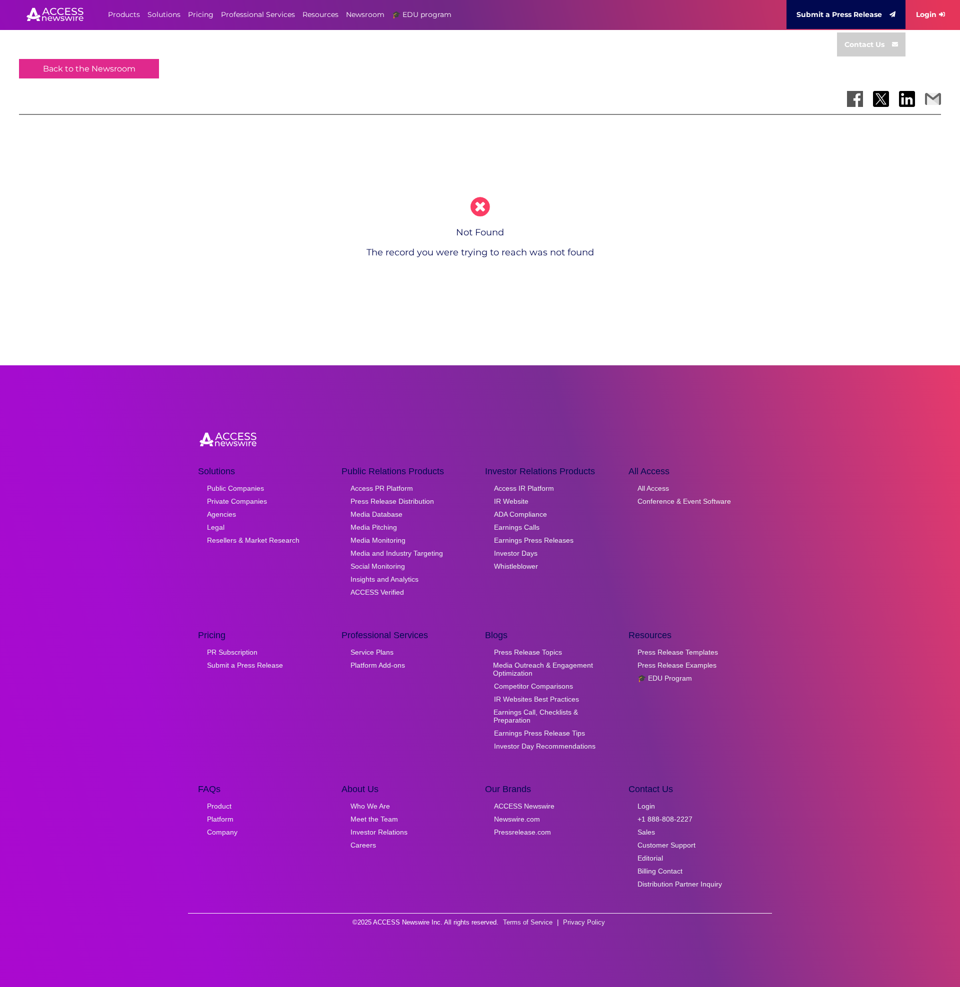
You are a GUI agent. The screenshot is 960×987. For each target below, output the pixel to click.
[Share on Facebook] (855, 99)
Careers (363, 845)
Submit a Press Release (839, 14)
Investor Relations (379, 832)
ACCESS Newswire (524, 806)
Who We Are (370, 806)
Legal (215, 527)
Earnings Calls (517, 527)
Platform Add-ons (377, 665)
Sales (646, 832)
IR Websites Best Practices (536, 699)
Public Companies (235, 488)
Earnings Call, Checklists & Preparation (536, 716)
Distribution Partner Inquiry (680, 884)
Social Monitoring (377, 566)
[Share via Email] (933, 99)
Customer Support (667, 845)
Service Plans (372, 652)
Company (222, 832)
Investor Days (516, 553)
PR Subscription (232, 652)
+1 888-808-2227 (665, 819)
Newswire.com (517, 819)
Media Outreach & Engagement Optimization (543, 669)
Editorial (650, 858)
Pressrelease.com (522, 832)
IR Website (511, 501)
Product (219, 806)
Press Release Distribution (392, 501)
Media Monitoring (378, 540)
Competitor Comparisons (533, 686)
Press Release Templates (678, 652)
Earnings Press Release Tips (539, 733)
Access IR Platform (524, 488)
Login (926, 14)
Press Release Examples (677, 665)
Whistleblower (516, 566)
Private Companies (237, 501)
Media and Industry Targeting (396, 553)
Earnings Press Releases (534, 540)
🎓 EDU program (422, 14)
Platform (220, 819)
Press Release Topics (528, 652)
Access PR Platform (381, 488)
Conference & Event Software (684, 501)
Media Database (376, 514)
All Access (653, 488)
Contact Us (864, 44)
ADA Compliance (520, 514)
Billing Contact (660, 871)
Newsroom (365, 14)
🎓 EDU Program (665, 678)
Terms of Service (527, 922)
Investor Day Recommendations (545, 746)
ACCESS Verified (377, 592)
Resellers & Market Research (253, 540)
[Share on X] (881, 99)
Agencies (221, 514)
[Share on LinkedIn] (907, 99)
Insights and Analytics (384, 579)
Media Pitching (373, 527)
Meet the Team (374, 819)
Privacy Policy (584, 922)
